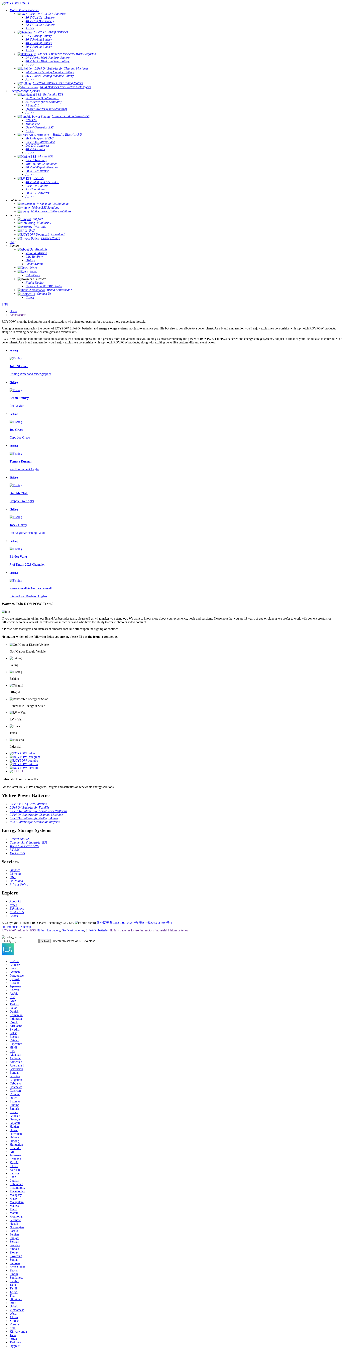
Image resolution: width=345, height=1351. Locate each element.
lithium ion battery (48, 930)
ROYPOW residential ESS (19, 930)
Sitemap (26, 926)
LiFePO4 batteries (97, 930)
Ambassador (17, 314)
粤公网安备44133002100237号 (117, 922)
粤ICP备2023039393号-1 (155, 922)
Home (13, 311)
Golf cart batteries (73, 930)
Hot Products (10, 926)
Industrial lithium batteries (171, 930)
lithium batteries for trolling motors (132, 930)
